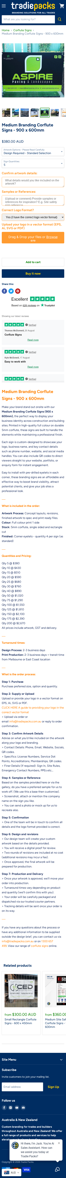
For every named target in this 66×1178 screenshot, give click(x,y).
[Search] (59, 19)
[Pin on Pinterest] (17, 291)
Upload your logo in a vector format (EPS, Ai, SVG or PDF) (32, 226)
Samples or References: (19, 192)
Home (6, 30)
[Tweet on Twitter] (11, 291)
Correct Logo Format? (18, 210)
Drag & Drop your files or (33, 237)
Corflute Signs (22, 30)
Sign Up (53, 1087)
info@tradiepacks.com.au (25, 721)
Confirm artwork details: (19, 173)
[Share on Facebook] (4, 291)
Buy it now (33, 273)
